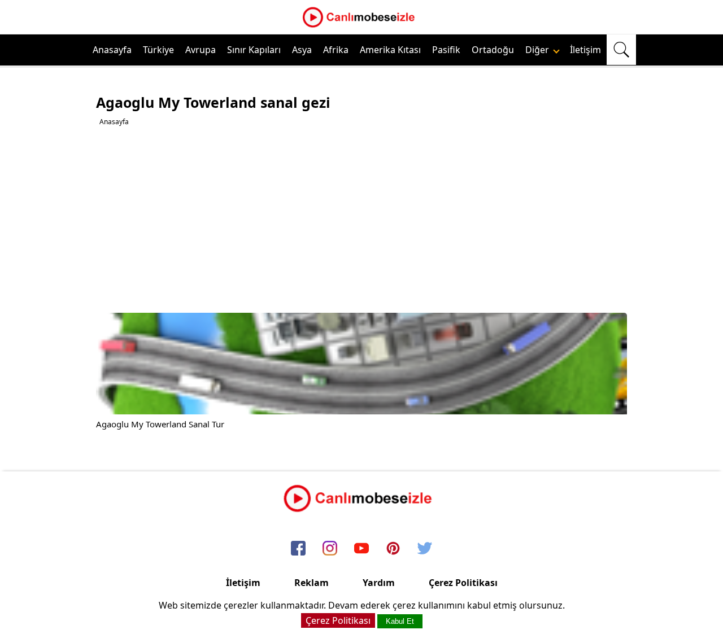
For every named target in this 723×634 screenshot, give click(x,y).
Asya (302, 49)
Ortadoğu (493, 49)
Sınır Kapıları (254, 49)
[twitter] (424, 549)
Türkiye (158, 49)
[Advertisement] (363, 220)
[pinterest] (393, 549)
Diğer (538, 49)
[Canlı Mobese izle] (361, 26)
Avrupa (200, 49)
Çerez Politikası (463, 582)
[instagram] (330, 549)
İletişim (585, 49)
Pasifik (446, 49)
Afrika (336, 49)
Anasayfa (112, 49)
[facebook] (298, 549)
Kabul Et (400, 621)
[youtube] (361, 549)
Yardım (379, 582)
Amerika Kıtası (390, 49)
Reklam (311, 582)
